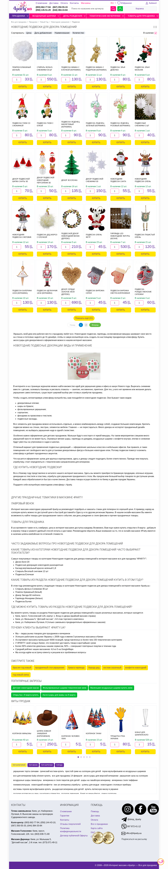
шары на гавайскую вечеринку (96, 780)
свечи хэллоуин (108, 793)
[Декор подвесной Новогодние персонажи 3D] (47, 162)
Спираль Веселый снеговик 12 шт (31, 571)
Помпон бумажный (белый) (28, 592)
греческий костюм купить (52, 771)
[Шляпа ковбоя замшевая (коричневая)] (47, 717)
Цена (28, 33)
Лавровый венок (22, 503)
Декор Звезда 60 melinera (27, 595)
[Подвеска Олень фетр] (96, 218)
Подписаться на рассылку (134, 839)
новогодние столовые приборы (116, 785)
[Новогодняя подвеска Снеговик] (22, 218)
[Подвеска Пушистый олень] (145, 218)
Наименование (62, 33)
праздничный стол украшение (49, 668)
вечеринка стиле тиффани (125, 780)
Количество (78, 33)
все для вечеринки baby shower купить (32, 776)
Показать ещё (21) (84, 318)
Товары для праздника (27, 521)
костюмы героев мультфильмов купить (32, 789)
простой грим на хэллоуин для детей (83, 771)
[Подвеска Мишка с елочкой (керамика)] (71, 51)
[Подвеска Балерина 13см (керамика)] (22, 274)
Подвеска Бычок (23, 601)
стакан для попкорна (106, 509)
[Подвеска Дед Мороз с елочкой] (47, 218)
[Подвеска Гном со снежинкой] (22, 107)
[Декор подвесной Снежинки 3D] (96, 162)
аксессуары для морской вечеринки (101, 776)
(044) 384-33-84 (60, 10)
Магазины (86, 3)
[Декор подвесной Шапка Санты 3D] (22, 162)
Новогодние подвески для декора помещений (44, 26)
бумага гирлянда (76, 668)
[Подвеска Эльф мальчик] (145, 51)
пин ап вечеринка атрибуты (67, 785)
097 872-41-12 (134, 826)
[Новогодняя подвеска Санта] (120, 162)
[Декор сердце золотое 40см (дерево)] (71, 274)
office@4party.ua (133, 833)
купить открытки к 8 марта (132, 528)
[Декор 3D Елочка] (71, 162)
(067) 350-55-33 (60, 7)
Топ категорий (19, 765)
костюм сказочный (112, 668)
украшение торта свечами (26, 771)
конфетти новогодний (135, 668)
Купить (23, 87)
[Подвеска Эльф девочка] (120, 51)
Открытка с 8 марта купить (26, 695)
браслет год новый (22, 668)
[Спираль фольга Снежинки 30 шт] (47, 50)
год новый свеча (21, 675)
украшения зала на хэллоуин (134, 776)
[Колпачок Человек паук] (71, 719)
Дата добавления (43, 33)
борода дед (93, 668)
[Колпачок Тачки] (96, 717)
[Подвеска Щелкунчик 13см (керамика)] (47, 274)
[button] (27, 16)
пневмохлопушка (21, 785)
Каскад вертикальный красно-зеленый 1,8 (35, 568)
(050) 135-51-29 (43, 10)
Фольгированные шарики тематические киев (64, 688)
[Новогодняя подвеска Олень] (145, 162)
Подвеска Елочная (24, 574)
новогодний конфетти (41, 785)
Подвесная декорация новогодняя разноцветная (39, 565)
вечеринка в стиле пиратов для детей (61, 780)
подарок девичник (70, 793)
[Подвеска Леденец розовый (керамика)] (120, 107)
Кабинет (152, 3)
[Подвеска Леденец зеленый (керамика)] (96, 107)
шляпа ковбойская (31, 534)
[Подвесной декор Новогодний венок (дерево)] (71, 218)
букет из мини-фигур (90, 793)
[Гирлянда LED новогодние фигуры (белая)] (120, 218)
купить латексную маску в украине (101, 789)
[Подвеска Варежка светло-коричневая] (120, 274)
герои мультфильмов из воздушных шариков (124, 771)
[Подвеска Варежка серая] (96, 274)
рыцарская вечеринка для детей (68, 789)
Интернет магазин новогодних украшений (31, 509)
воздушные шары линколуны (27, 780)
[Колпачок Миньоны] (22, 717)
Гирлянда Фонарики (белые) (29, 598)
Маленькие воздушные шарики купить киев (111, 688)
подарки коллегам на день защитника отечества (36, 793)
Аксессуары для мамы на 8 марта (59, 695)
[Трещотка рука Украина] (120, 720)
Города (59, 765)
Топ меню (33, 765)
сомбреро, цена (46, 528)
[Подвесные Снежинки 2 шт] (145, 107)
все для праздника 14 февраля (67, 776)
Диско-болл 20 (22, 562)
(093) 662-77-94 (43, 7)
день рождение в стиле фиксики (92, 515)
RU (112, 3)
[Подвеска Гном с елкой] (47, 107)
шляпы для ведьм (90, 785)
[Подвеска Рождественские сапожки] (145, 274)
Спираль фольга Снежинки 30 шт (31, 589)
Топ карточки (47, 765)
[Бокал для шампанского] (145, 717)
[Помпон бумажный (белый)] (22, 50)
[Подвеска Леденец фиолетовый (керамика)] (71, 107)
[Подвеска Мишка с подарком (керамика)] (96, 51)
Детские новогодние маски (26, 688)
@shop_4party (134, 819)
